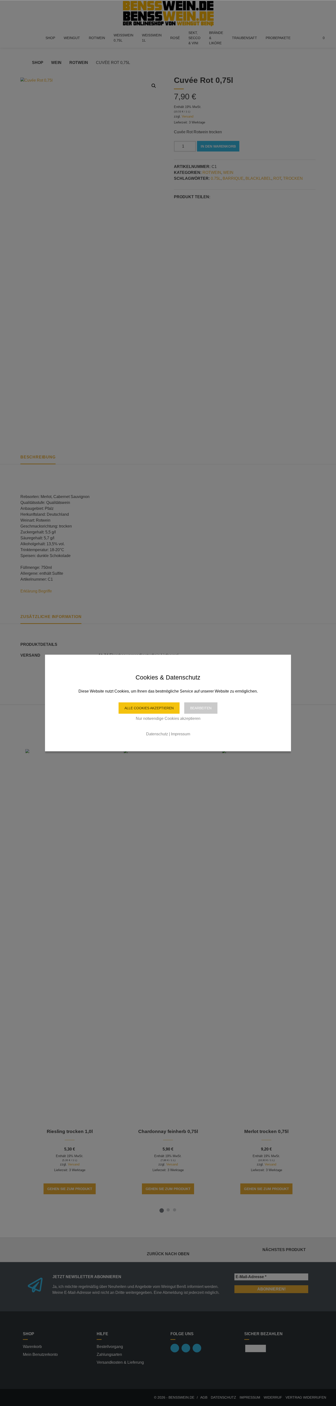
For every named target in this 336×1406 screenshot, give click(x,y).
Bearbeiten (201, 708)
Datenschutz (157, 734)
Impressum (180, 734)
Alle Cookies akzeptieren (149, 708)
